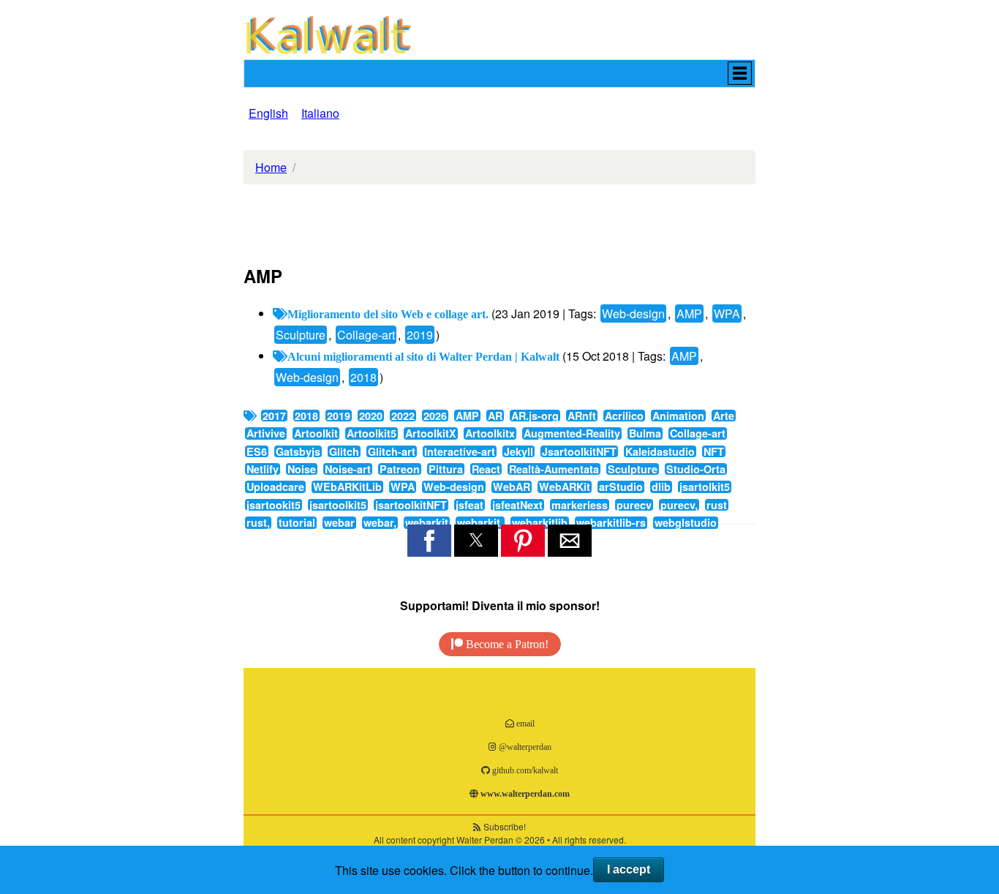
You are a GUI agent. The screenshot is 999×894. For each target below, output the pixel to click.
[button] (499, 73)
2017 (274, 415)
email (524, 723)
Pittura (446, 469)
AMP (689, 313)
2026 (435, 415)
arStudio (621, 486)
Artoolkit (316, 433)
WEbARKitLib (347, 486)
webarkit (426, 522)
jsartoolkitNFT (411, 505)
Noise (301, 469)
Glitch (344, 451)
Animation (678, 415)
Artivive (265, 433)
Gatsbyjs (298, 451)
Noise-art (348, 469)
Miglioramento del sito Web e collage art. (388, 314)
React (486, 469)
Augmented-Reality (572, 433)
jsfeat (469, 505)
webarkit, (480, 522)
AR (495, 415)
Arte (723, 415)
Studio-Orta (695, 469)
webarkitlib (540, 522)
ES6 (256, 451)
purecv (634, 505)
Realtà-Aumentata (554, 469)
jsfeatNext (517, 505)
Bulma (645, 433)
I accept (628, 869)
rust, (258, 522)
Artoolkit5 (371, 433)
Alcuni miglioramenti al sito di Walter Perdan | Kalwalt (423, 356)
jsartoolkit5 (337, 505)
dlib (661, 486)
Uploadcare (275, 486)
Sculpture (300, 334)
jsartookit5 (273, 505)
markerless (579, 505)
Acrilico (624, 415)
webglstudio (686, 522)
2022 (403, 415)
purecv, (679, 505)
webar (339, 522)
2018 (363, 377)
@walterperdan (524, 746)
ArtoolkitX (430, 433)
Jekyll (518, 451)
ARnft (582, 415)
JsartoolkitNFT (579, 451)
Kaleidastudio (660, 451)
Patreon (400, 469)
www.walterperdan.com (524, 793)
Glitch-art (391, 451)
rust (716, 505)
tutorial (297, 522)
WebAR (511, 486)
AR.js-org (535, 415)
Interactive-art (459, 451)
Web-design (633, 313)
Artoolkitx (490, 433)
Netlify (262, 469)
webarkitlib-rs (611, 522)
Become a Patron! (505, 644)
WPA (727, 313)
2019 (420, 334)
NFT (714, 451)
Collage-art (366, 334)
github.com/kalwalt (524, 770)
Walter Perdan (484, 839)
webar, (379, 522)
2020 (370, 415)
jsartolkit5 (704, 486)
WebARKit (564, 486)
